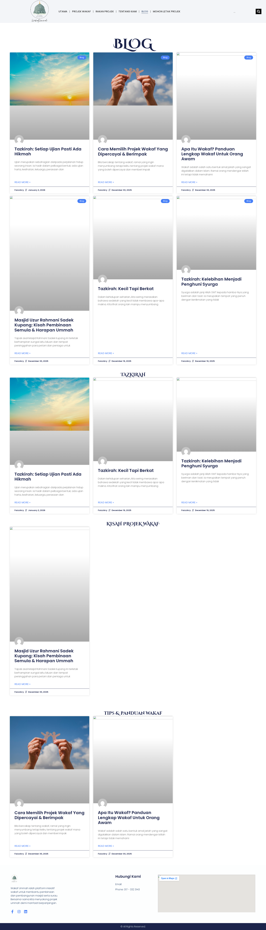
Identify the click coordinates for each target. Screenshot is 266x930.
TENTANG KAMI (128, 11)
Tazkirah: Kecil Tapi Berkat (126, 288)
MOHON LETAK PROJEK (166, 11)
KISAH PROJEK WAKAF (133, 524)
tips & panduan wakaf (133, 713)
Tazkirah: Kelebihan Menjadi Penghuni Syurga (211, 281)
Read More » (22, 182)
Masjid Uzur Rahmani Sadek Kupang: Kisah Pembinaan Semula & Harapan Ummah (44, 325)
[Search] (258, 11)
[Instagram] (19, 911)
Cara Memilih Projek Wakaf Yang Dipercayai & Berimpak (133, 151)
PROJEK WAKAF (81, 11)
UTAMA (62, 11)
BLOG (144, 11)
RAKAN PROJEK (105, 11)
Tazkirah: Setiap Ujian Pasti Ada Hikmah (47, 151)
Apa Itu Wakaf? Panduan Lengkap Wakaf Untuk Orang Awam (212, 154)
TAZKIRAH (133, 375)
